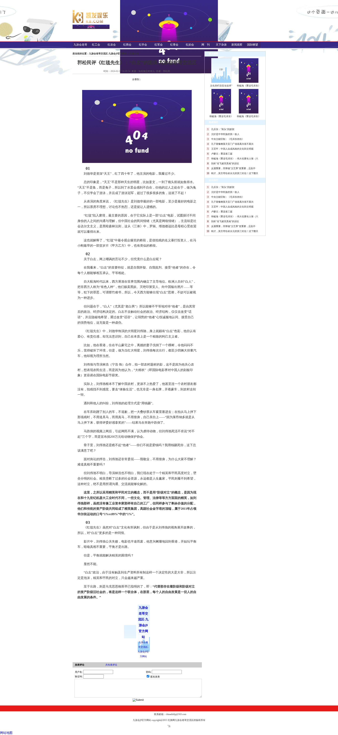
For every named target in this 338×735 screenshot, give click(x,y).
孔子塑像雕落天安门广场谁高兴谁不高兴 (232, 144)
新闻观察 (236, 44)
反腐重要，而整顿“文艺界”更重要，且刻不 (233, 168)
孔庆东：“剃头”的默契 (222, 129)
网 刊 (205, 44)
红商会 (127, 44)
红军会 (159, 44)
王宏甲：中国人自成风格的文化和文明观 (232, 148)
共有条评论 (111, 664)
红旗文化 (134, 53)
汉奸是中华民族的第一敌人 (225, 134)
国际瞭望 (252, 44)
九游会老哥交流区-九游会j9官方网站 (80, 54)
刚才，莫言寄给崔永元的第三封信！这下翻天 (234, 173)
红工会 (96, 44)
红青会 (174, 44)
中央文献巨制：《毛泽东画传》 (227, 139)
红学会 (143, 44)
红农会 (112, 44)
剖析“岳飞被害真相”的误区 (225, 163)
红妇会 (190, 44)
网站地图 (6, 732)
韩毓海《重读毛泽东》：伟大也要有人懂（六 (234, 158)
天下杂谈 (221, 44)
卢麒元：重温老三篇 (221, 153)
